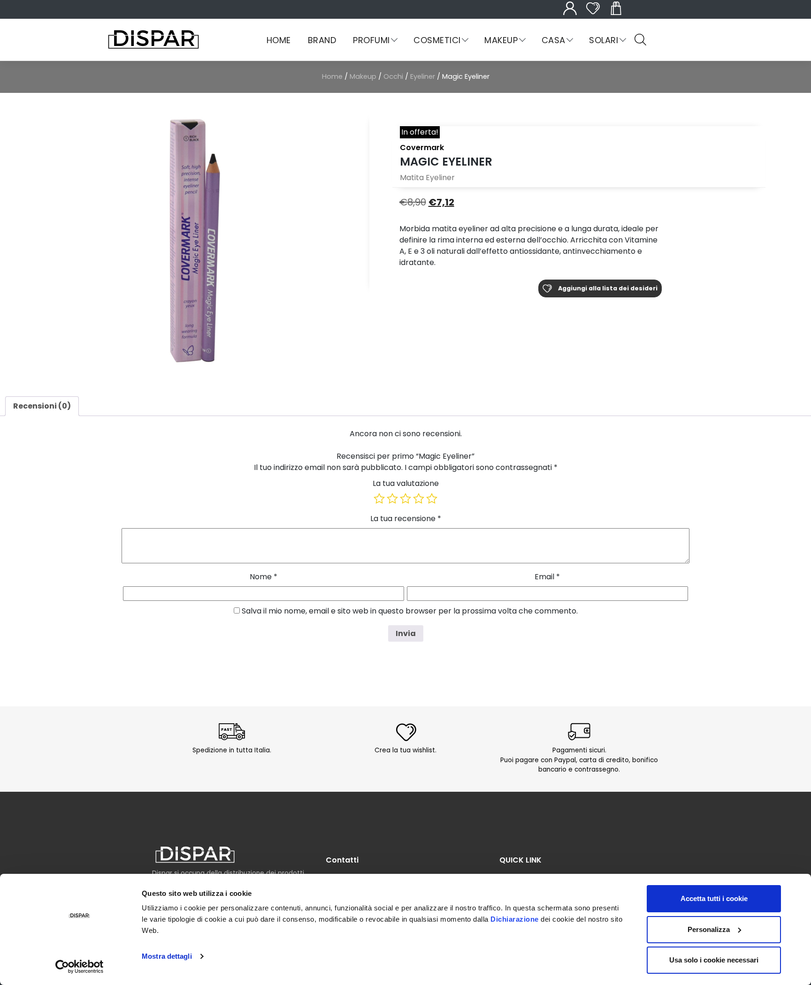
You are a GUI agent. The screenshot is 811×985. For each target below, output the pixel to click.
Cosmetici (436, 40)
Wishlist (598, 13)
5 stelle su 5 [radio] (431, 498)
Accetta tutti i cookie (714, 898)
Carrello (621, 13)
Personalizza (709, 929)
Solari (603, 40)
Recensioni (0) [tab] (42, 406)
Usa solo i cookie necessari (713, 960)
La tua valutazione (406, 483)
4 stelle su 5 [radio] (418, 498)
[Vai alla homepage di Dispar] (195, 854)
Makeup (501, 40)
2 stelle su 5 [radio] (392, 498)
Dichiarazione (514, 919)
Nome (263, 576)
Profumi (371, 40)
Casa (554, 40)
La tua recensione (405, 518)
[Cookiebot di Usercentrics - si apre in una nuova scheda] (79, 967)
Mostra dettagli (167, 956)
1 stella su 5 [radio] (379, 498)
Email (547, 576)
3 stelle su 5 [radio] (405, 498)
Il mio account (575, 13)
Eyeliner (422, 76)
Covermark (422, 147)
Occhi (393, 76)
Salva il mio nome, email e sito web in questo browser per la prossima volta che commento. (410, 611)
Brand (322, 40)
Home (279, 40)
